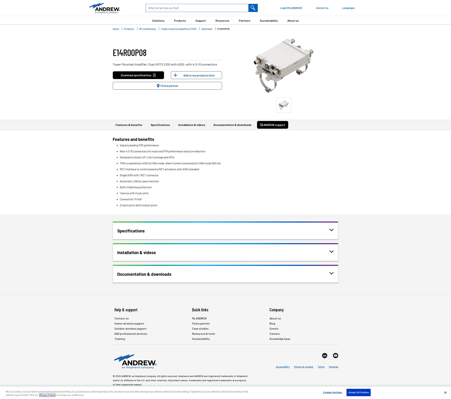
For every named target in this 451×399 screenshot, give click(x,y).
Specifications (160, 124)
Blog (272, 323)
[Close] (445, 392)
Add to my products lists (199, 75)
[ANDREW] (104, 8)
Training (120, 338)
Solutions (158, 20)
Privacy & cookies (303, 366)
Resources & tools (203, 333)
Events (274, 328)
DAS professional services (131, 333)
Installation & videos (191, 124)
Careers (275, 333)
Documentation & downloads (233, 124)
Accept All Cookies (358, 392)
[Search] (253, 8)
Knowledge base (280, 338)
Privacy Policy (47, 395)
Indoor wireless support (129, 323)
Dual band (207, 28)
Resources (222, 20)
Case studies (200, 328)
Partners (244, 20)
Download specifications (136, 75)
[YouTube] (335, 355)
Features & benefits (129, 124)
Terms (321, 366)
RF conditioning (147, 28)
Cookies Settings (332, 392)
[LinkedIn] (325, 355)
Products (180, 20)
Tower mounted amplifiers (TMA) (178, 28)
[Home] (135, 361)
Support (201, 20)
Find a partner (169, 85)
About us (293, 20)
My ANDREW (199, 318)
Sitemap (333, 366)
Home (116, 28)
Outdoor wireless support (131, 328)
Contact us (122, 318)
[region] (225, 392)
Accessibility (283, 366)
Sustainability (269, 20)
